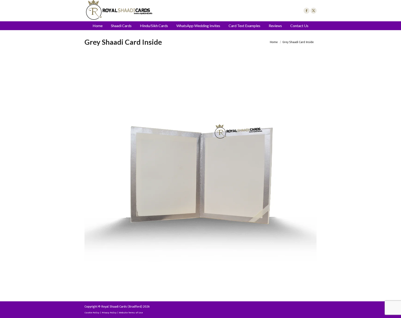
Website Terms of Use (131, 312)
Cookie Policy (91, 312)
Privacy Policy (109, 312)
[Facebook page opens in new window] (307, 11)
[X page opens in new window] (313, 11)
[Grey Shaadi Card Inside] (200, 176)
